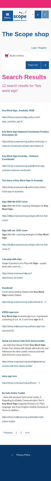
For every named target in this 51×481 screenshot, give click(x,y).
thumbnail (7, 288)
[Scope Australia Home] (20, 16)
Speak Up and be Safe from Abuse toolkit (23, 341)
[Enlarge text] (38, 14)
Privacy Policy (23, 455)
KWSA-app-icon (10, 312)
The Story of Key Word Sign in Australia (22, 180)
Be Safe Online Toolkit (13, 393)
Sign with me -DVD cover (15, 230)
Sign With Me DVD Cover (15, 202)
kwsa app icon (9, 376)
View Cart (33, 65)
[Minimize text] (45, 14)
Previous (8, 433)
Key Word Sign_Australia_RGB (18, 110)
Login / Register (39, 48)
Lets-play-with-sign (12, 259)
